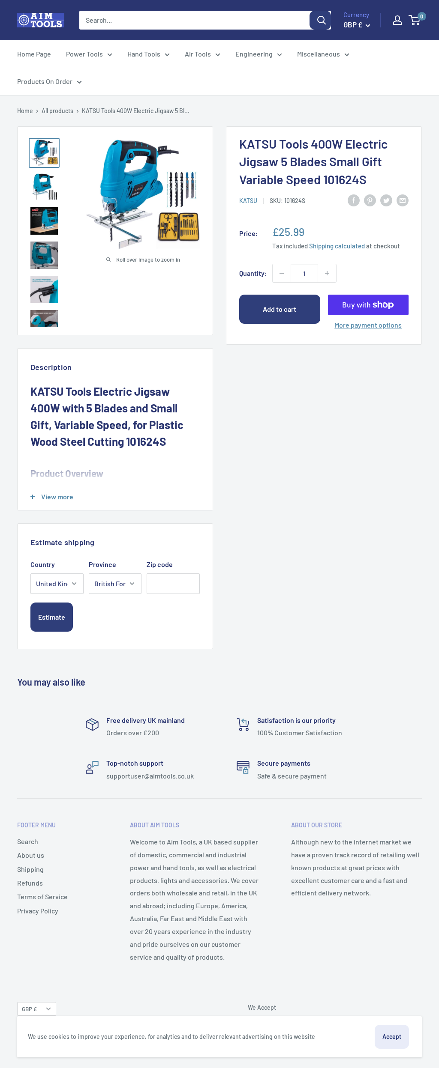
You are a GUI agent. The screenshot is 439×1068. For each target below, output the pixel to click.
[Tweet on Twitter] (386, 199)
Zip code (160, 564)
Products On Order (44, 81)
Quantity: (253, 273)
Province (102, 564)
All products (57, 110)
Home (25, 110)
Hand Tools (143, 54)
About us (30, 855)
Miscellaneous (318, 54)
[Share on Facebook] (354, 199)
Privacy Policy (37, 911)
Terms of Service (42, 896)
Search (27, 841)
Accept (391, 1036)
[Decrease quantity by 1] (282, 273)
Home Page (34, 54)
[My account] (397, 20)
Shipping (30, 869)
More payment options (368, 325)
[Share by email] (403, 199)
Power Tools (84, 54)
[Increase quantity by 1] (327, 273)
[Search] (320, 20)
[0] (414, 20)
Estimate (51, 617)
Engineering (254, 54)
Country (42, 564)
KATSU (248, 200)
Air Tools (198, 54)
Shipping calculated (337, 246)
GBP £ (29, 1008)
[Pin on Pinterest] (370, 199)
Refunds (30, 883)
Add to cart (279, 309)
